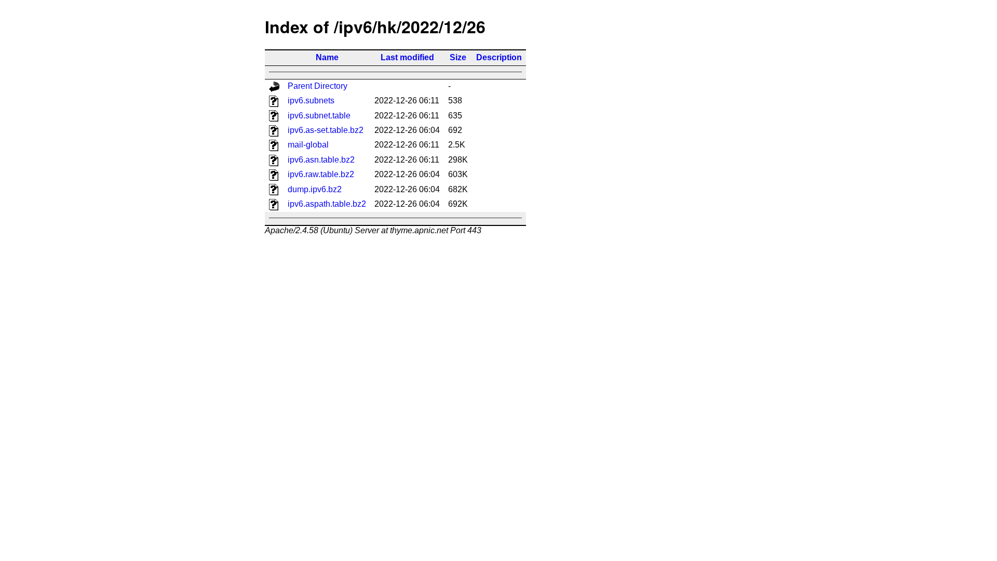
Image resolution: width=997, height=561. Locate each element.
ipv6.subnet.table (319, 115)
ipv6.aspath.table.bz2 (327, 203)
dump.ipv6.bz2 (315, 189)
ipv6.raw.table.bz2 (321, 174)
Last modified (407, 57)
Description (499, 57)
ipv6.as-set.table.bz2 (325, 130)
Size (458, 57)
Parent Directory (317, 86)
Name (327, 57)
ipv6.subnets (311, 100)
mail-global (308, 144)
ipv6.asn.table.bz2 (321, 159)
